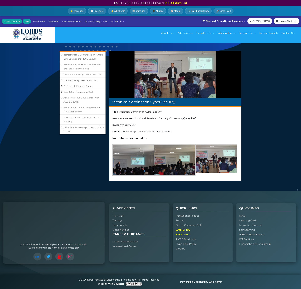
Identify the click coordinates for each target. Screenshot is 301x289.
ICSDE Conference (11, 21)
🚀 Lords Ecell (223, 10)
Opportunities (120, 229)
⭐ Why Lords (118, 10)
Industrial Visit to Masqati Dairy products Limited (83, 129)
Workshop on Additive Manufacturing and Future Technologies (82, 66)
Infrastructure (225, 33)
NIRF (26, 21)
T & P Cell (118, 215)
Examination (39, 21)
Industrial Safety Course (96, 21)
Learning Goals (248, 220)
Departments (203, 33)
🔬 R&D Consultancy (198, 10)
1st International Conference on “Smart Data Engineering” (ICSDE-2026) (83, 56)
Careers (180, 248)
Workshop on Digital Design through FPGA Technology (81, 109)
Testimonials (119, 225)
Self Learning (247, 229)
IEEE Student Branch (251, 234)
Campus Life (246, 33)
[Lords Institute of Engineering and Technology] (27, 34)
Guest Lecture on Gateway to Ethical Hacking (81, 119)
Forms (179, 220)
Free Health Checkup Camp (77, 86)
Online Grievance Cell (188, 225)
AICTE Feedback (186, 239)
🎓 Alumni (158, 10)
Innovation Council (250, 225)
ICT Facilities (246, 239)
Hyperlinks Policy (186, 243)
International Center (71, 21)
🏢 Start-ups (138, 10)
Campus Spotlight (269, 33)
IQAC (242, 215)
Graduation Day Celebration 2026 (80, 80)
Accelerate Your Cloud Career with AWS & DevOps (81, 99)
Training (117, 220)
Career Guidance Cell (125, 241)
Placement (53, 21)
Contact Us (288, 33)
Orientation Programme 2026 (78, 92)
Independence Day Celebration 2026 (82, 74)
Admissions (184, 33)
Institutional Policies (187, 215)
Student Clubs (117, 21)
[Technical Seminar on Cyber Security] (175, 74)
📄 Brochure (97, 10)
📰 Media (175, 10)
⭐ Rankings (76, 10)
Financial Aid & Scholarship (255, 243)
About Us (166, 33)
